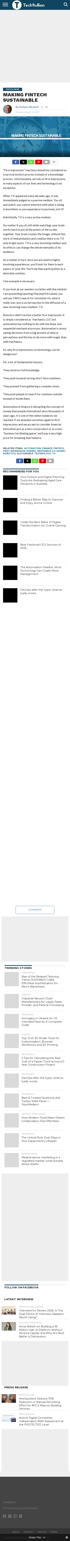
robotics (9, 453)
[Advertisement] (35, 46)
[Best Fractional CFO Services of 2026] (10, 550)
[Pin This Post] (38, 161)
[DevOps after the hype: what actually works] (10, 595)
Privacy (42, 1532)
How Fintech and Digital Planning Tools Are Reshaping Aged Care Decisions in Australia (42, 480)
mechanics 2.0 (46, 451)
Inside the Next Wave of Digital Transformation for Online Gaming (43, 524)
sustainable (25, 453)
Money (61, 451)
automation (32, 448)
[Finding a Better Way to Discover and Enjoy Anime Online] (10, 505)
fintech (58, 448)
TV (53, 453)
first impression (14, 451)
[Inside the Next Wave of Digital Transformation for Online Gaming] (10, 528)
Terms (54, 1532)
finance (47, 448)
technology (42, 453)
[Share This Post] (23, 161)
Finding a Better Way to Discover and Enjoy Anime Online (41, 501)
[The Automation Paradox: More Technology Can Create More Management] (10, 573)
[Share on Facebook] (15, 161)
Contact (29, 1532)
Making (31, 451)
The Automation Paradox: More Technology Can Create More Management (40, 571)
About (16, 1532)
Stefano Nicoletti (29, 107)
